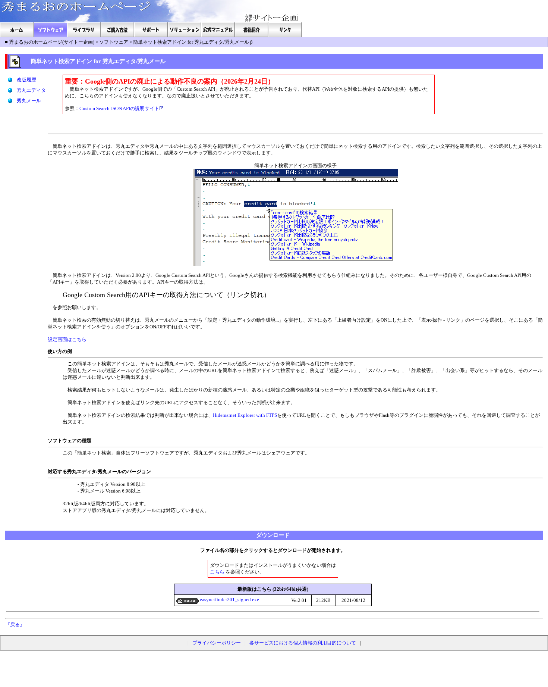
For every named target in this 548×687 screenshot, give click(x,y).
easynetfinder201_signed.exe (229, 599)
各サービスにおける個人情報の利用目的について (302, 643)
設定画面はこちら (67, 339)
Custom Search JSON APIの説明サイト (119, 108)
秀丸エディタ (31, 90)
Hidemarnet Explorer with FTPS (245, 415)
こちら (217, 572)
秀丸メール (29, 100)
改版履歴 (26, 79)
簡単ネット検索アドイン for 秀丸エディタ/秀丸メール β (193, 42)
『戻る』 (15, 624)
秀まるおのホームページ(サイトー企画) (51, 42)
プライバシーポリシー (216, 643)
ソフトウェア (113, 42)
